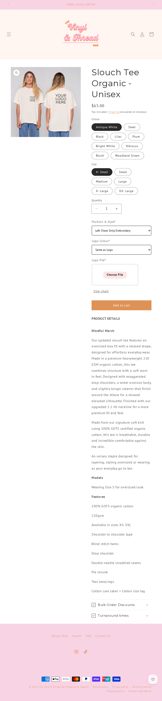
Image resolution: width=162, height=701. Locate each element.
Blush (100, 155)
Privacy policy (120, 686)
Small (123, 172)
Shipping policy (115, 691)
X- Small (102, 172)
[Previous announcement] (8, 4)
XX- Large (126, 191)
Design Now (59, 636)
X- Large (102, 191)
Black (100, 136)
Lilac (118, 136)
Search (76, 636)
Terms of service (141, 686)
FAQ (88, 636)
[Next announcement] (153, 4)
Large (123, 181)
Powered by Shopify (77, 686)
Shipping (113, 111)
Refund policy (100, 686)
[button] (9, 34)
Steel (132, 127)
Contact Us (103, 636)
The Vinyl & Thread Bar (52, 686)
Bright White (105, 146)
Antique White (106, 127)
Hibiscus (132, 146)
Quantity (97, 200)
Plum (136, 136)
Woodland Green (127, 155)
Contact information (140, 691)
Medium (102, 181)
